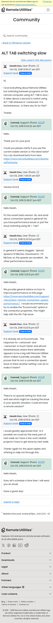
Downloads (7, 560)
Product (6, 553)
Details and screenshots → (26, 4)
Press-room (13, 601)
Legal (4, 566)
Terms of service (8, 604)
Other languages (11, 587)
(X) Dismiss (47, 1)
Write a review (27, 601)
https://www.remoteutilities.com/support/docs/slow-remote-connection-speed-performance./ (26, 300)
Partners (6, 580)
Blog (3, 601)
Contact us (24, 604)
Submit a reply (11, 502)
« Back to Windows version (16, 42)
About (5, 573)
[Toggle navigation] (48, 9)
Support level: (11, 73)
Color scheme (9, 593)
